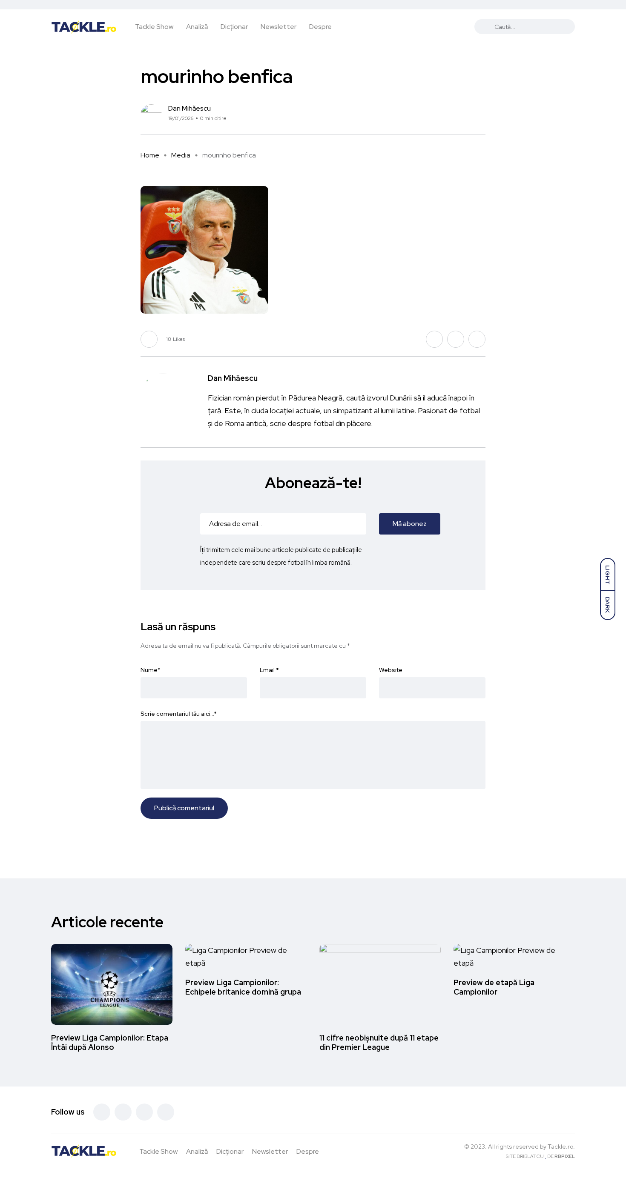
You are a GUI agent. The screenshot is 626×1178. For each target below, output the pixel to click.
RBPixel (564, 1156)
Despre (320, 26)
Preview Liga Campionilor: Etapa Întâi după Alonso (109, 1042)
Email (269, 670)
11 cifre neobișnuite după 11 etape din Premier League (379, 1042)
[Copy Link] (483, 115)
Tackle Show (154, 26)
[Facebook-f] (101, 1112)
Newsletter (278, 26)
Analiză (197, 26)
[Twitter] (123, 1112)
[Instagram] (144, 1112)
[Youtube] (165, 1112)
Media (180, 155)
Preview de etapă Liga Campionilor (494, 987)
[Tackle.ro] (84, 26)
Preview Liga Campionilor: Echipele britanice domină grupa (243, 987)
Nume (151, 670)
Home (150, 155)
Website (390, 670)
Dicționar (234, 26)
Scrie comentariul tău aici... (179, 714)
